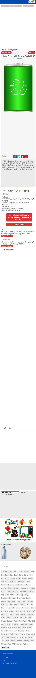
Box (2, 578)
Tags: (4, 566)
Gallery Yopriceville (15, 6)
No (21, 618)
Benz (32, 572)
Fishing (14, 601)
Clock (17, 585)
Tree (2, 641)
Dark (17, 591)
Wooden (19, 644)
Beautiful (26, 572)
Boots (21, 575)
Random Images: (7, 544)
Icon (6, 611)
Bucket (18, 578)
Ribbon (14, 628)
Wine (9, 644)
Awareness (4, 572)
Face (23, 598)
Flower (24, 601)
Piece (24, 621)
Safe (2, 631)
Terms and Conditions (9, 663)
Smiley (12, 634)
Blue (11, 575)
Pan (20, 621)
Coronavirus (24, 588)
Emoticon (4, 598)
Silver (28, 631)
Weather (19, 641)
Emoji (26, 595)
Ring (19, 628)
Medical (22, 614)
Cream (3, 591)
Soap (17, 634)
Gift (7, 605)
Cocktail (3, 588)
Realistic (4, 628)
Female (3, 601)
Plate (8, 624)
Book (15, 575)
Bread (7, 578)
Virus (7, 641)
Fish (9, 601)
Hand (2, 608)
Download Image (19, 224)
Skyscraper (4, 634)
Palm (15, 621)
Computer (16, 588)
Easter (17, 595)
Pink (33, 621)
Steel (33, 634)
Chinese (3, 585)
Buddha (24, 578)
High (28, 608)
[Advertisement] (18, 27)
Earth (11, 595)
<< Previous (6, 53)
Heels (23, 608)
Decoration (23, 591)
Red (9, 628)
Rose (24, 628)
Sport (28, 634)
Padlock (9, 621)
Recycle (26, 191)
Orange (3, 621)
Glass (11, 605)
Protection (23, 624)
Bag (11, 572)
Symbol (7, 194)
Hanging (8, 608)
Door (7, 595)
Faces (28, 598)
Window (3, 644)
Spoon (23, 634)
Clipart (3, 50)
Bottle (26, 575)
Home (4, 6)
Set (7, 631)
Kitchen (11, 611)
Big (2, 575)
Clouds (28, 585)
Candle (30, 578)
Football (30, 601)
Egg (22, 595)
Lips (7, 614)
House (33, 608)
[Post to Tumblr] (22, 156)
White (32, 641)
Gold (15, 605)
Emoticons (12, 598)
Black (6, 575)
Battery (10, 191)
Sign (15, 631)
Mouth (8, 618)
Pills (29, 621)
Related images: (8, 250)
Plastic (3, 624)
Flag (19, 601)
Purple (31, 624)
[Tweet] (18, 156)
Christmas (11, 585)
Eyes (18, 598)
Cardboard (12, 582)
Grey (31, 605)
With (13, 644)
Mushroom (15, 618)
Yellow (25, 644)
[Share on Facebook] (15, 156)
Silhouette (21, 631)
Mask (17, 614)
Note (25, 618)
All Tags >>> (5, 647)
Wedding (26, 641)
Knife (17, 611)
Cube (8, 591)
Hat (14, 608)
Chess (28, 582)
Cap (2, 582)
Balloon (20, 572)
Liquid (12, 614)
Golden (21, 605)
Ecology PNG (12, 50)
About (4, 660)
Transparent (28, 637)
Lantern (22, 611)
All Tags (5, 657)
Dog (2, 595)
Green (18, 191)
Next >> (31, 53)
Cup (13, 591)
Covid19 (32, 588)
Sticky (3, 637)
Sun (8, 637)
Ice (2, 611)
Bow (31, 575)
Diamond (31, 591)
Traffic (22, 637)
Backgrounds (28, 6)
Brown (13, 578)
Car (6, 582)
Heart (18, 608)
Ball (15, 572)
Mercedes (30, 614)
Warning (12, 641)
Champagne (20, 582)
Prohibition (15, 624)
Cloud (22, 585)
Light (2, 614)
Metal (3, 618)
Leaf (33, 611)
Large (28, 611)
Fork (2, 605)
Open (29, 618)
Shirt (11, 631)
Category (6, 428)
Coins (9, 588)
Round (29, 628)
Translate (8, 494)
